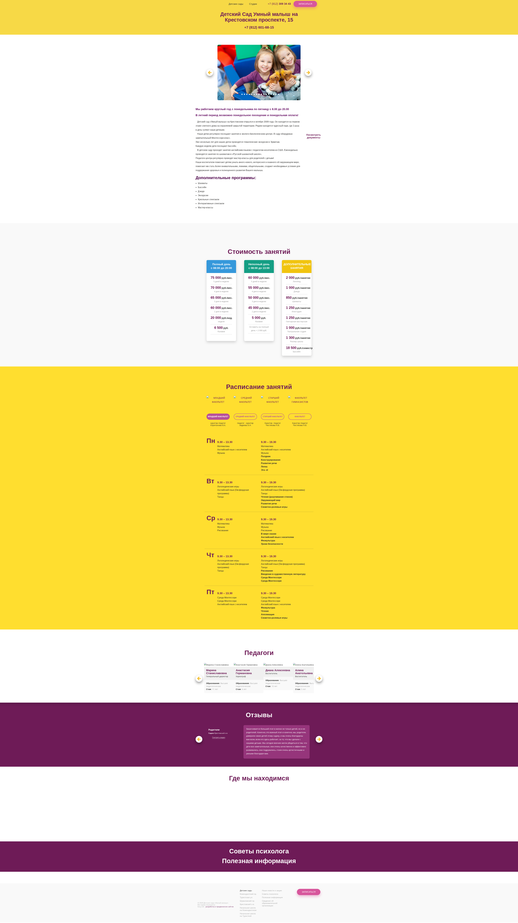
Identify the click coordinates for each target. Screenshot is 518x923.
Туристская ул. (246, 897)
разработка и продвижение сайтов (220, 906)
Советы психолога (259, 851)
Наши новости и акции (272, 890)
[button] (209, 72)
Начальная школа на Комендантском (248, 909)
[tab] (218, 400)
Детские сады (236, 4)
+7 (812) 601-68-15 (259, 27)
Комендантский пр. (248, 894)
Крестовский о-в (247, 904)
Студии (253, 4)
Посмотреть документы (313, 136)
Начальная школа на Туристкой (248, 914)
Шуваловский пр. (247, 901)
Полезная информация (259, 860)
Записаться (305, 4)
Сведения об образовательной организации (269, 903)
